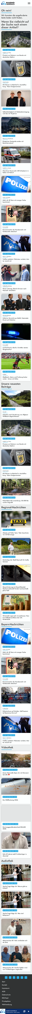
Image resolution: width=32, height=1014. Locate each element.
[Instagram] (14, 977)
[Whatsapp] (6, 977)
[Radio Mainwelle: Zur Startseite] (14, 3)
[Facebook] (10, 977)
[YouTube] (18, 977)
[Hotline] (26, 977)
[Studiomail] (22, 977)
